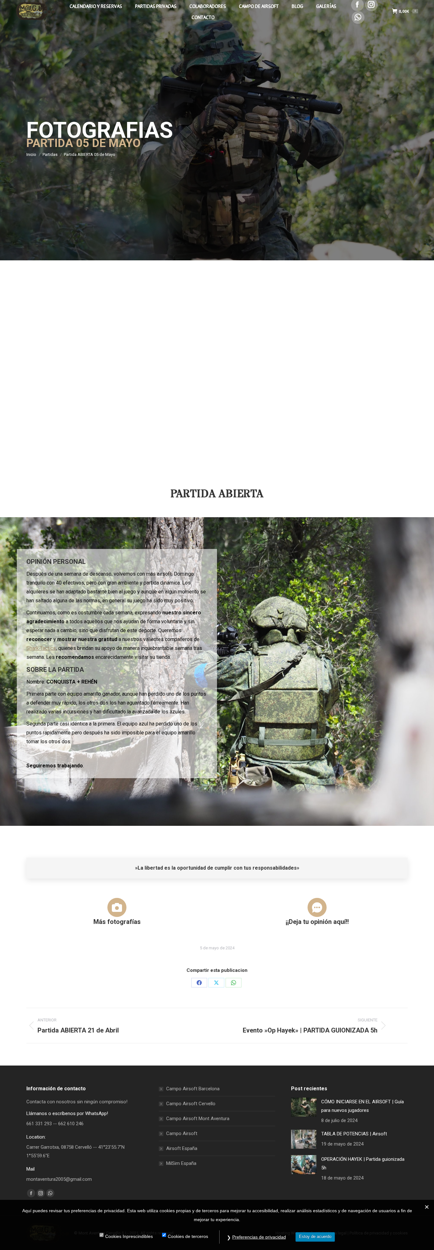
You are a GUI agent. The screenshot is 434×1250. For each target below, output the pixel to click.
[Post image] (303, 1107)
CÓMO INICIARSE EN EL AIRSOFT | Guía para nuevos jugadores (362, 1106)
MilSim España (181, 1163)
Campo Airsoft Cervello (190, 1103)
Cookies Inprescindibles (129, 1236)
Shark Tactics (41, 648)
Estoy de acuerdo (315, 1236)
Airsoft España (181, 1148)
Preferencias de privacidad (259, 1237)
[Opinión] (317, 907)
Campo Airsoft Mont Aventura (197, 1118)
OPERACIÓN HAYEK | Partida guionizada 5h (362, 1163)
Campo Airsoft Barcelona (193, 1089)
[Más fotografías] (116, 907)
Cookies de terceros (188, 1236)
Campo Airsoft (181, 1133)
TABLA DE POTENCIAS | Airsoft (354, 1134)
